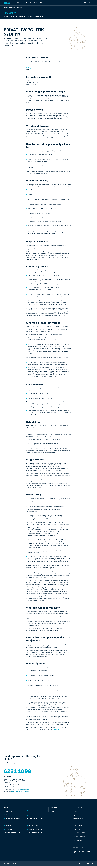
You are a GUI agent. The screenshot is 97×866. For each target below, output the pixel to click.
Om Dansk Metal (78, 847)
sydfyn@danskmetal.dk (22, 789)
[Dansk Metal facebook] (80, 863)
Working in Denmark (79, 822)
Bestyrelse (30, 16)
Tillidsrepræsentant (12, 833)
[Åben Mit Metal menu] (85, 2)
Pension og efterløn (35, 829)
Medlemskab (38, 2)
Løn (6, 815)
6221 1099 (17, 771)
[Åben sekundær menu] (93, 2)
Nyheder (75, 815)
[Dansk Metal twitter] (92, 863)
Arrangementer (20, 16)
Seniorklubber (39, 16)
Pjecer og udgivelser (79, 836)
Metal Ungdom (77, 825)
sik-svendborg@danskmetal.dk (20, 791)
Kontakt (29, 2)
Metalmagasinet (77, 840)
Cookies (15, 863)
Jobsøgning (9, 829)
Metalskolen (76, 811)
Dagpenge (8, 811)
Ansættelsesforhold (12, 818)
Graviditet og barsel (35, 833)
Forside (5, 7)
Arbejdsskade (33, 825)
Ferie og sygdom (33, 822)
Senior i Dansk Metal (79, 833)
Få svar (6, 807)
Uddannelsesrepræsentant (36, 818)
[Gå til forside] (7, 3)
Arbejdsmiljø (9, 822)
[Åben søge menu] (89, 2)
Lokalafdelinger (12, 7)
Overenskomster (78, 818)
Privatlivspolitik (7, 863)
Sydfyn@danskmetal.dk (33, 68)
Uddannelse (9, 825)
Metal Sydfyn (20, 7)
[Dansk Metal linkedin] (88, 863)
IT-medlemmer (77, 829)
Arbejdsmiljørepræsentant (36, 813)
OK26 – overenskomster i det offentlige (81, 852)
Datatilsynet (55, 729)
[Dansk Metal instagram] (84, 863)
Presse (75, 844)
